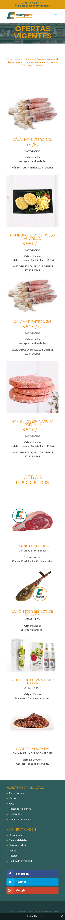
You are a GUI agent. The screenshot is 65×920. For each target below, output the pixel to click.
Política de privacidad (20, 860)
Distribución (15, 834)
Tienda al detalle (18, 840)
